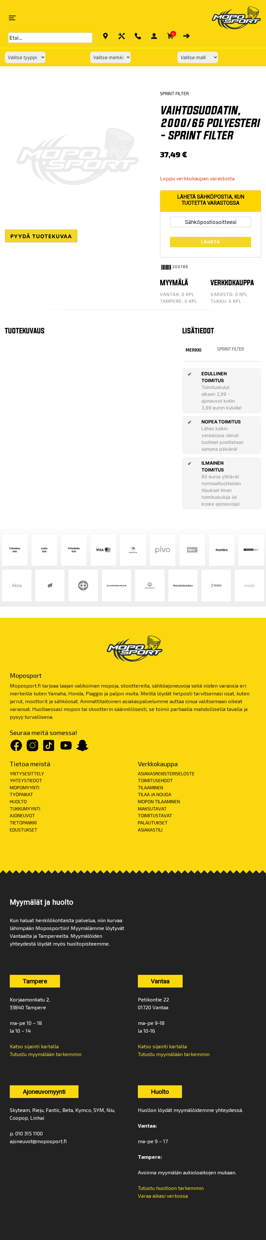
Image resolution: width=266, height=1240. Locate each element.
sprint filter (230, 349)
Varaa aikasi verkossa (163, 1196)
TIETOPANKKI (23, 822)
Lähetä (210, 241)
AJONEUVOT (22, 815)
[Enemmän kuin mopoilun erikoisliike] (231, 18)
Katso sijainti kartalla (34, 1046)
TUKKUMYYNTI (25, 808)
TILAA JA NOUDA (154, 794)
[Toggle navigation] (12, 17)
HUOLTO (18, 801)
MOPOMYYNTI (24, 787)
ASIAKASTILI (150, 830)
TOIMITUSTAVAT (155, 815)
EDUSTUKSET (23, 830)
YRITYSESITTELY (27, 773)
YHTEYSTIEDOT (26, 780)
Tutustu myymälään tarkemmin (45, 1054)
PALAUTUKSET (153, 822)
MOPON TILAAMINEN (159, 801)
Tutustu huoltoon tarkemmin (171, 1188)
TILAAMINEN (150, 787)
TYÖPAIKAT (21, 794)
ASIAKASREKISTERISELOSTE (166, 773)
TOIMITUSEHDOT (155, 780)
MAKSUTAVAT (152, 808)
